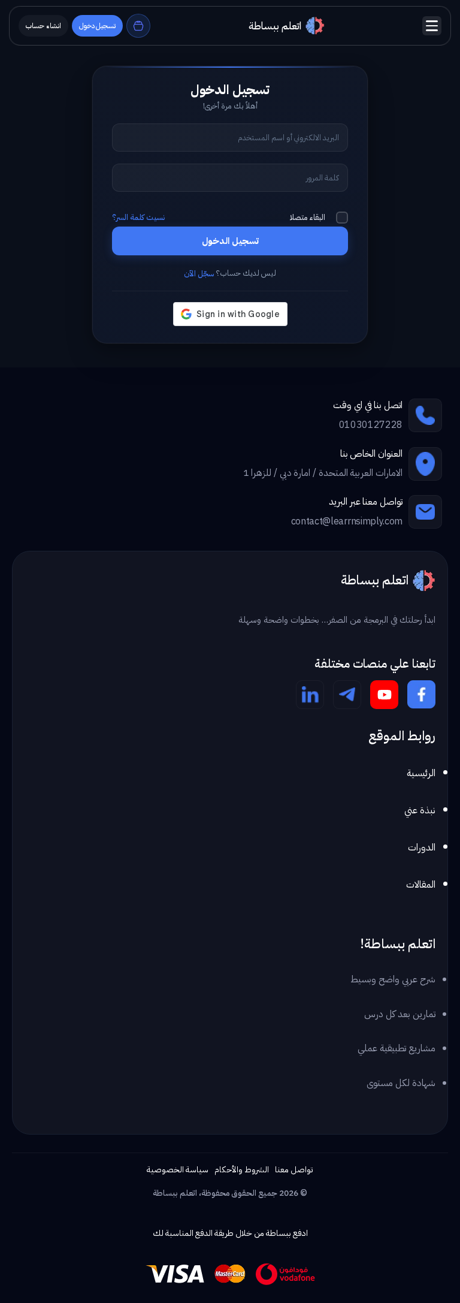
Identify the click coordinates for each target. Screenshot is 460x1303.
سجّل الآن (199, 273)
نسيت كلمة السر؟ (138, 217)
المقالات (420, 884)
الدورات (421, 847)
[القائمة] (431, 25)
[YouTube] (384, 694)
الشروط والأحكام (241, 1169)
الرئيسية (421, 773)
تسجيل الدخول (230, 241)
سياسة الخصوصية (177, 1169)
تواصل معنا (294, 1169)
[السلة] (138, 26)
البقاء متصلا (307, 217)
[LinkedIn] (310, 694)
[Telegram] (347, 694)
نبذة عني (419, 810)
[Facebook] (421, 694)
